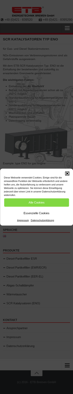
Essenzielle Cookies (36, 213)
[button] (67, 173)
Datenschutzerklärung (42, 220)
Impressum (23, 220)
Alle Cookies (37, 202)
